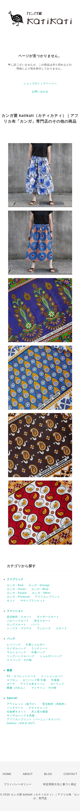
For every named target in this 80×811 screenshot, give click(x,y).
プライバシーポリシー (18, 784)
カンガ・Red (15, 585)
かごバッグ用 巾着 (34, 680)
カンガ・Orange (39, 585)
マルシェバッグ (16, 652)
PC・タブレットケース (21, 676)
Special (12, 698)
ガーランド (57, 683)
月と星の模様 (39, 711)
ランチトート (39, 648)
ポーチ (11, 683)
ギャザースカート (48, 616)
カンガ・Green (16, 589)
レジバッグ (14, 644)
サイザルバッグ (16, 648)
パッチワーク (15, 707)
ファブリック (15, 579)
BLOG (48, 774)
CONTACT (70, 774)
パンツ (35, 624)
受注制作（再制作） (54, 703)
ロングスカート (16, 624)
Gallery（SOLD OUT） (22, 723)
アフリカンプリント (47, 596)
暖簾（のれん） (16, 687)
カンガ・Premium (18, 596)
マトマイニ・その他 (43, 687)
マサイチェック (38, 707)
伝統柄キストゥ (16, 711)
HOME (7, 774)
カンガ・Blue (40, 589)
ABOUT (28, 774)
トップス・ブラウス (19, 628)
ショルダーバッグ (51, 656)
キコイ (11, 600)
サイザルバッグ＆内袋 (21, 715)
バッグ (11, 638)
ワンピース (44, 628)
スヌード (61, 628)
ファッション (15, 610)
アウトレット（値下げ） (22, 703)
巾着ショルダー (35, 644)
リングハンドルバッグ (21, 656)
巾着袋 (55, 680)
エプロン (12, 680)
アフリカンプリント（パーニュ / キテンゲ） (34, 719)
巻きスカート (42, 620)
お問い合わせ (40, 91)
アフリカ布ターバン (32, 683)
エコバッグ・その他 (19, 659)
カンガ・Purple (17, 592)
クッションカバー (52, 676)
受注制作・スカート (19, 616)
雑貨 (9, 670)
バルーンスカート (18, 620)
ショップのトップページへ (40, 83)
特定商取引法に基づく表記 (59, 784)
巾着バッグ (38, 652)
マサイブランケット (32, 600)
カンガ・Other (41, 592)
